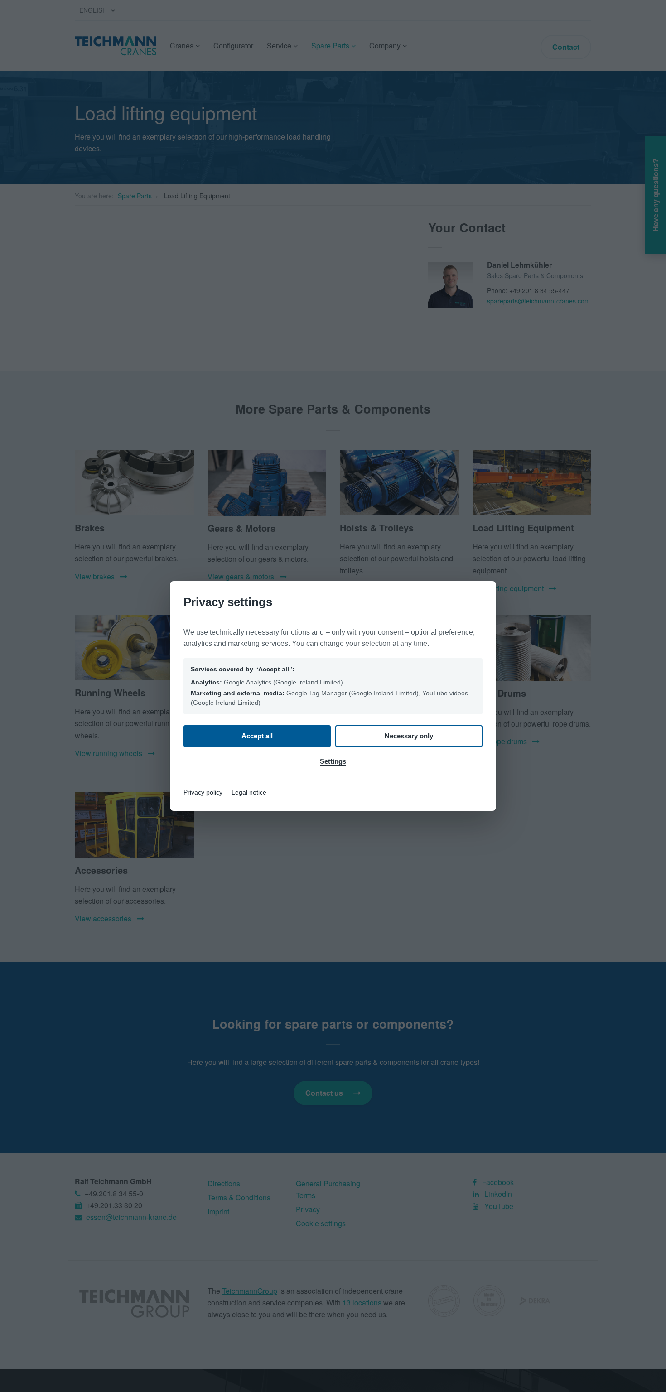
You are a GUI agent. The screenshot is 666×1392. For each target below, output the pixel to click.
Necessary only (409, 736)
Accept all (257, 736)
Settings (333, 761)
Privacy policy (202, 792)
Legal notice (249, 792)
